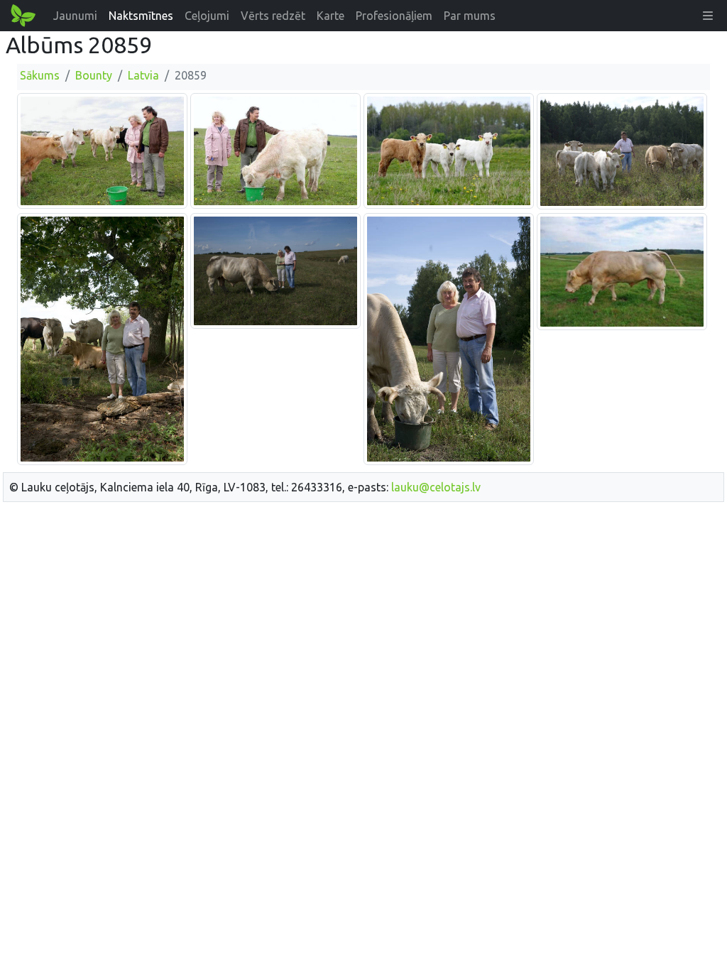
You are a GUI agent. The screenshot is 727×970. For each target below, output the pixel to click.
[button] (707, 15)
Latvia (143, 75)
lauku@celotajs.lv (436, 487)
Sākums (40, 75)
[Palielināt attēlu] (102, 150)
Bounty (93, 75)
